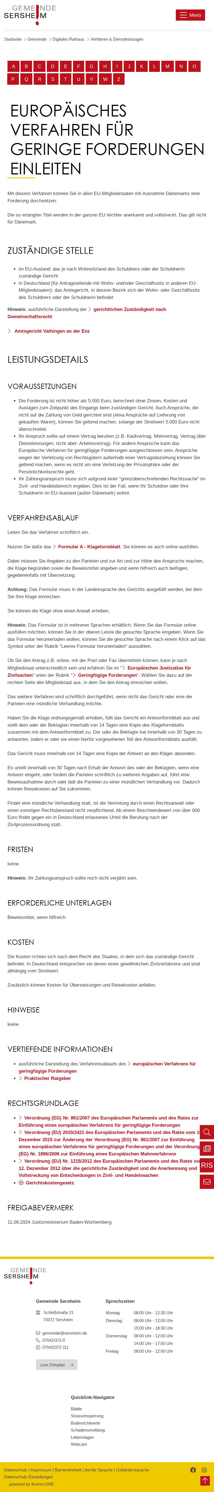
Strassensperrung (87, 1415)
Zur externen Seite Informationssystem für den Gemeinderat (207, 1166)
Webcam (79, 1444)
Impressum (41, 1469)
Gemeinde (37, 39)
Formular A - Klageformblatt (89, 546)
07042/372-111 (55, 1347)
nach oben (205, 1481)
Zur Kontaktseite (207, 1182)
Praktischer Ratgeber (47, 1078)
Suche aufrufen (207, 1132)
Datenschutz (15, 1469)
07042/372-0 (53, 1340)
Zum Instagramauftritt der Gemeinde (203, 1469)
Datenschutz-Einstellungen (28, 1476)
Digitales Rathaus (68, 39)
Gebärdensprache (132, 1469)
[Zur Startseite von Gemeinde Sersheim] (30, 15)
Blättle (76, 1408)
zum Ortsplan (52, 1364)
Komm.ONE (42, 1484)
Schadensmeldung (88, 1430)
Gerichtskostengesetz (50, 1183)
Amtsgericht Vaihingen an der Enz (51, 331)
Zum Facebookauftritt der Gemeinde (192, 1469)
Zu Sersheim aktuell (207, 1148)
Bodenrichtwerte (85, 1423)
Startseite (12, 39)
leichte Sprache (99, 1469)
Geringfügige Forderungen (107, 675)
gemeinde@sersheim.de (64, 1333)
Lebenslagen (82, 1437)
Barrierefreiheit (68, 1469)
